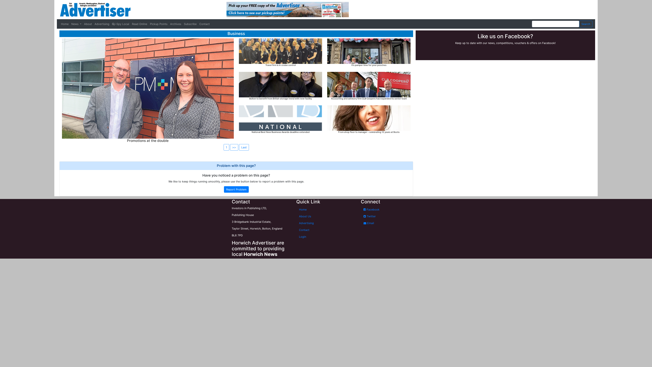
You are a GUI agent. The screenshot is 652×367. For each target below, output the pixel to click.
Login (302, 236)
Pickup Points (158, 24)
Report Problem (236, 189)
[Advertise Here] (288, 9)
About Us (305, 216)
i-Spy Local (122, 24)
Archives (175, 24)
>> (234, 147)
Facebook (372, 209)
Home (65, 24)
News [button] (75, 24)
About (88, 24)
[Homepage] (95, 9)
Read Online (139, 24)
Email (370, 223)
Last (244, 147)
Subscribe (190, 24)
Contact (204, 24)
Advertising (102, 24)
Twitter (371, 216)
